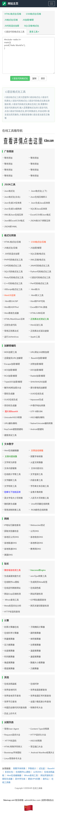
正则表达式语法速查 (39, 331)
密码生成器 (9, 393)
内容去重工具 (36, 480)
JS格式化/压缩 (11, 20)
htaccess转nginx (38, 570)
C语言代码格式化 (20, 78)
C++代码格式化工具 (13, 283)
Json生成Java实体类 (40, 203)
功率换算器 (35, 645)
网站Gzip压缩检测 (12, 594)
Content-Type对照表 (39, 729)
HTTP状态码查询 (12, 611)
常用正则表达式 (11, 331)
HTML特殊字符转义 (13, 746)
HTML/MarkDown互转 (14, 319)
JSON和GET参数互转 (40, 220)
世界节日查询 (10, 701)
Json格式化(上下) (38, 191)
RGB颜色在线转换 (39, 510)
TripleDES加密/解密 (13, 382)
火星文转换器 (36, 462)
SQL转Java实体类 (38, 209)
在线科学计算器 (11, 633)
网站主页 (13, 3)
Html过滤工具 (36, 325)
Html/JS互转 (9, 295)
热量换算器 (9, 639)
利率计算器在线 (11, 627)
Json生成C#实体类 (12, 203)
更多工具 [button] (33, 32)
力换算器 (34, 668)
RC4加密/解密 (10, 376)
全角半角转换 (36, 492)
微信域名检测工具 (12, 570)
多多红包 (9, 772)
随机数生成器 (10, 504)
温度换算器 (35, 651)
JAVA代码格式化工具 (39, 265)
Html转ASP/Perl (11, 307)
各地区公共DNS (11, 537)
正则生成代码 (10, 325)
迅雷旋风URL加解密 (13, 358)
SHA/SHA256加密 (38, 382)
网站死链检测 (36, 594)
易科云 (46, 779)
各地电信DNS (36, 537)
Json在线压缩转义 (38, 197)
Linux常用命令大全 (12, 758)
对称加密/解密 (36, 364)
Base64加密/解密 (38, 358)
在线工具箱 (37, 788)
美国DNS (8, 555)
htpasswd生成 (36, 399)
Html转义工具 (36, 295)
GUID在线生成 (11, 399)
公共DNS (34, 531)
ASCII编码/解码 (37, 417)
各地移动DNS (36, 543)
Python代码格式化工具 (40, 271)
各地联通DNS (10, 543)
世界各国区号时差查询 (40, 696)
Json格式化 (9, 191)
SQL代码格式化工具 (13, 271)
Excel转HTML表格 (38, 307)
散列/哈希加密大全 (12, 388)
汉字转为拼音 (10, 462)
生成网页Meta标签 (38, 582)
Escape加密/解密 (12, 364)
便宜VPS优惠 (34, 779)
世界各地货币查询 (12, 696)
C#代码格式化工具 (12, 265)
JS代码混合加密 (12, 26)
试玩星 (42, 768)
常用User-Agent (11, 729)
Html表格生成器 (11, 313)
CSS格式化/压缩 (33, 14)
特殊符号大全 (36, 707)
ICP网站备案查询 (38, 600)
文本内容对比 (36, 468)
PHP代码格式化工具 (13, 260)
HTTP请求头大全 (38, 735)
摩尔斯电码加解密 (38, 388)
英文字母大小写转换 (13, 498)
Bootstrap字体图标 (12, 752)
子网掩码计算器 (37, 627)
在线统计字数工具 (12, 474)
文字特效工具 (10, 486)
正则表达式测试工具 (39, 319)
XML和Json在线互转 (13, 215)
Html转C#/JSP (11, 301)
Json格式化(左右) (12, 197)
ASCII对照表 (36, 741)
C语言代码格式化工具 (14, 32)
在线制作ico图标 (11, 582)
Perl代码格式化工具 (39, 283)
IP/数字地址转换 (37, 405)
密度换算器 (9, 668)
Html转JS (35, 289)
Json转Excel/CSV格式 (14, 220)
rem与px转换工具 (38, 576)
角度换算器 (9, 662)
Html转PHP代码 (37, 301)
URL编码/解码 (10, 423)
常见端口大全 (36, 746)
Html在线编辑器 (11, 450)
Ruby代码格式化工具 (13, 277)
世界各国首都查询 (38, 690)
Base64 (51, 768)
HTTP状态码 (10, 741)
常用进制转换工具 (12, 510)
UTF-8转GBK (36, 411)
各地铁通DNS (10, 549)
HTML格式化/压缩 (13, 14)
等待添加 (8, 158)
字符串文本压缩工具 (39, 486)
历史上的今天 (10, 713)
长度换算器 (9, 651)
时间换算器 (9, 656)
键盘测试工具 (10, 435)
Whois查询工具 (11, 600)
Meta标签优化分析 (12, 606)
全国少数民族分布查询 (40, 701)
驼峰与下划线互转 (12, 492)
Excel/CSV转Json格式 (40, 215)
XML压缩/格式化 (37, 260)
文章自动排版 (36, 450)
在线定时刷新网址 (12, 588)
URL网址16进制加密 (39, 352)
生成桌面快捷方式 (12, 576)
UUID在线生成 (37, 393)
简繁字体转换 (36, 456)
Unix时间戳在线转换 (39, 504)
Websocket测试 (37, 525)
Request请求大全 (12, 735)
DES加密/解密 (36, 370)
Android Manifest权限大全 (42, 752)
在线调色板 (35, 588)
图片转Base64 (11, 411)
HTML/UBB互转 (37, 313)
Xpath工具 (35, 337)
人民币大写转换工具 (39, 498)
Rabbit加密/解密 (37, 376)
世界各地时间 (10, 690)
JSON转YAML (10, 226)
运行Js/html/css (11, 337)
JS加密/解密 (28, 20)
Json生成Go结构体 (13, 209)
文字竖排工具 (36, 474)
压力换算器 (9, 645)
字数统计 (32, 768)
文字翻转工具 (10, 480)
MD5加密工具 (10, 352)
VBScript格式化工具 (13, 289)
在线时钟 (34, 684)
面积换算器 (35, 633)
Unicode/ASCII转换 (13, 417)
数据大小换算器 (37, 662)
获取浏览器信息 (11, 531)
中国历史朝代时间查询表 (15, 707)
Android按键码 (37, 429)
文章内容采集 (10, 456)
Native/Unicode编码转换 (41, 423)
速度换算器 (35, 656)
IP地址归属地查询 (12, 525)
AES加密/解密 (10, 370)
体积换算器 (35, 639)
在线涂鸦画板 (10, 684)
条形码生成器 (10, 405)
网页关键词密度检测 (39, 606)
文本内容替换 (10, 468)
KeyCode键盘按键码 (13, 429)
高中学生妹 (20, 779)
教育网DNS (35, 549)
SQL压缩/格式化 (31, 26)
